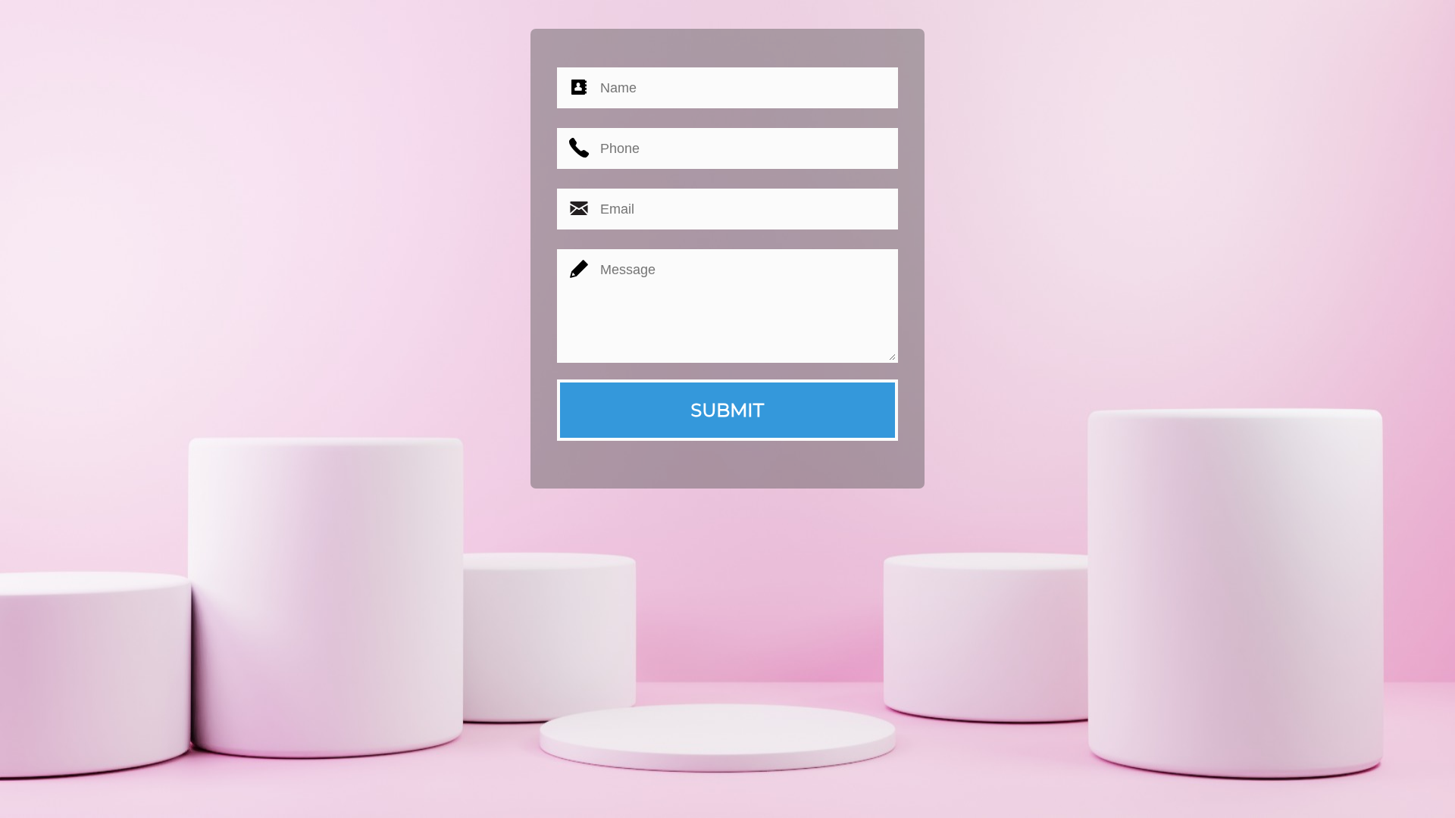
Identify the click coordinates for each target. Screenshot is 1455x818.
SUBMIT (727, 410)
